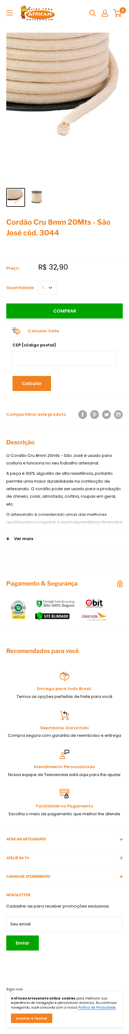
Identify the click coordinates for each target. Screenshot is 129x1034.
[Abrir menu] (9, 12)
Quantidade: (20, 288)
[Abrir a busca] (92, 13)
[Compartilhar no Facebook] (82, 414)
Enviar (22, 943)
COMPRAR (64, 311)
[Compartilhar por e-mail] (118, 414)
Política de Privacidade (97, 1007)
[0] (117, 13)
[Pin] (94, 414)
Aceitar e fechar (31, 1018)
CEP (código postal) (34, 345)
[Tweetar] (106, 414)
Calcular (32, 383)
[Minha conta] (105, 13)
